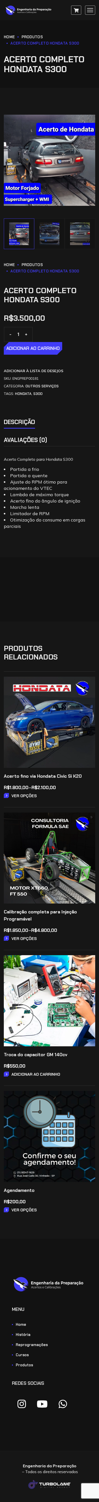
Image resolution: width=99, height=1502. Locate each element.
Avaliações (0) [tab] (25, 440)
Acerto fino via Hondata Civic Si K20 (43, 776)
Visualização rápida (88, 698)
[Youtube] (42, 1404)
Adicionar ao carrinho (33, 348)
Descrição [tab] (19, 422)
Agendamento (19, 1190)
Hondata (23, 393)
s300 (37, 393)
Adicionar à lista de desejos (33, 371)
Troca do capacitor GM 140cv (35, 1055)
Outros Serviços (42, 386)
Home (9, 36)
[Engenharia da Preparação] (29, 10)
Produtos (32, 36)
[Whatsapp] (62, 1404)
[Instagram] (21, 1404)
